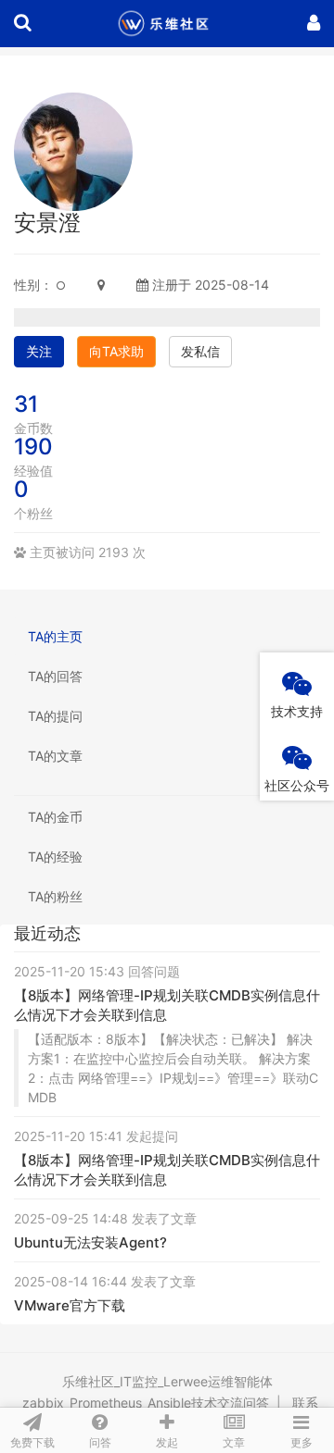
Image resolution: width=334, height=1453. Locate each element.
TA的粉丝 (55, 896)
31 (26, 404)
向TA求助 (116, 351)
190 (33, 446)
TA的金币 (55, 817)
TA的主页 (55, 636)
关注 (39, 351)
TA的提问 (55, 716)
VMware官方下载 (69, 1305)
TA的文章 (55, 756)
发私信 (200, 351)
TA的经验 (55, 856)
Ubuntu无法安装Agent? (90, 1242)
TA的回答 (55, 676)
